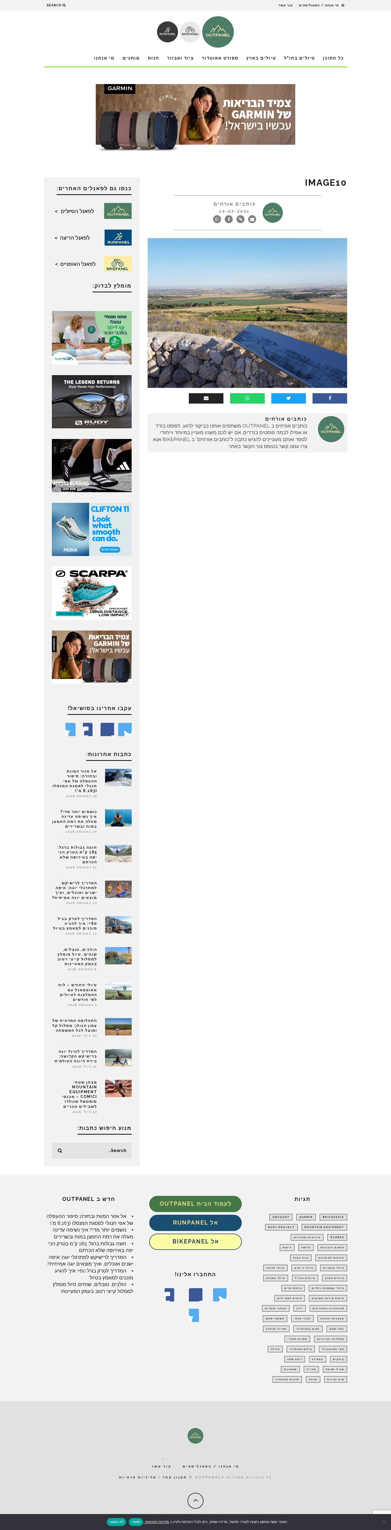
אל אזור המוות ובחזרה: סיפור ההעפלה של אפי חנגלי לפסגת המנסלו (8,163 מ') (74, 781)
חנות (153, 58)
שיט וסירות (335, 1379)
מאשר (135, 1522)
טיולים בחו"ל (299, 58)
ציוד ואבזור (180, 58)
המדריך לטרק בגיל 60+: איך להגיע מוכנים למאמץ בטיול (75, 923)
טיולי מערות (275, 1278)
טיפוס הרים (293, 1288)
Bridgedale (333, 1217)
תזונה (313, 1379)
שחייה (311, 1369)
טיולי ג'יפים (303, 1268)
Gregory (280, 1217)
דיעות (287, 1247)
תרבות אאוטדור (287, 1379)
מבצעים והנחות (332, 1318)
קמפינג (317, 1359)
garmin (306, 1217)
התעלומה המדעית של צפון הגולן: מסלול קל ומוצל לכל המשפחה (74, 1025)
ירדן (299, 1308)
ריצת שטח (294, 1359)
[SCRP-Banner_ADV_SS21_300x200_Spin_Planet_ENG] (92, 593)
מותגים (131, 58)
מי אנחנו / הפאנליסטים (319, 5)
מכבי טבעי (302, 1318)
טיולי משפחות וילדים (328, 1288)
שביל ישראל (335, 1369)
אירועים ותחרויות (307, 1237)
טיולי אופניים (333, 1268)
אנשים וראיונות (332, 1247)
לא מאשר (116, 1522)
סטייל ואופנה (276, 1329)
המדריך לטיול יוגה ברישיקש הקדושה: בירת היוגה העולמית (76, 1056)
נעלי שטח (337, 1329)
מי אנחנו (104, 58)
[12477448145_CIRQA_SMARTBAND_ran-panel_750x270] (195, 119)
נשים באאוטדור (308, 1329)
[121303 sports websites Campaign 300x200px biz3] (92, 337)
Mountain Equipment (324, 1227)
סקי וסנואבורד (333, 1349)
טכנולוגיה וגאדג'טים (328, 1308)
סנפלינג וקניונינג (330, 1339)
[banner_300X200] (92, 529)
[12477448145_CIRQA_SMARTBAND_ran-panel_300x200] (92, 657)
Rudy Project (281, 1227)
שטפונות (290, 1369)
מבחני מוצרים (275, 1308)
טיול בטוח (301, 1258)
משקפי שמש (275, 1318)
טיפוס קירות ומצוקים (328, 1298)
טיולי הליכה (275, 1268)
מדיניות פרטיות (138, 1477)
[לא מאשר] (384, 1522)
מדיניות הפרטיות (156, 1522)
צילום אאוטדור (301, 1349)
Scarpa (337, 1237)
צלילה (275, 1349)
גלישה (306, 1247)
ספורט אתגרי (297, 1339)
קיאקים (338, 1359)
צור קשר (285, 5)
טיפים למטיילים (289, 1298)
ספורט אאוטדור (220, 58)
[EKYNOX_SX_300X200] (92, 401)
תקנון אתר (175, 1477)
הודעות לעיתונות (331, 1258)
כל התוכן (333, 58)
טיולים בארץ (261, 58)
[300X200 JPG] (92, 465)
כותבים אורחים (235, 204)
